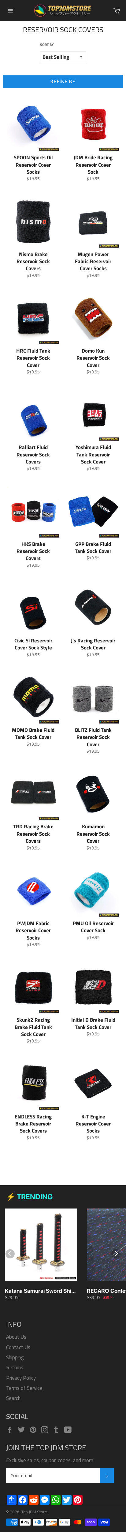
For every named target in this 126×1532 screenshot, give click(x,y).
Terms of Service (24, 1388)
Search (13, 1398)
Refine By (63, 81)
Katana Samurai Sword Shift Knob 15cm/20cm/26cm (40, 1291)
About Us (16, 1337)
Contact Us (18, 1347)
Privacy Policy (21, 1378)
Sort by (47, 44)
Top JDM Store (34, 1512)
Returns (14, 1367)
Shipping (15, 1357)
